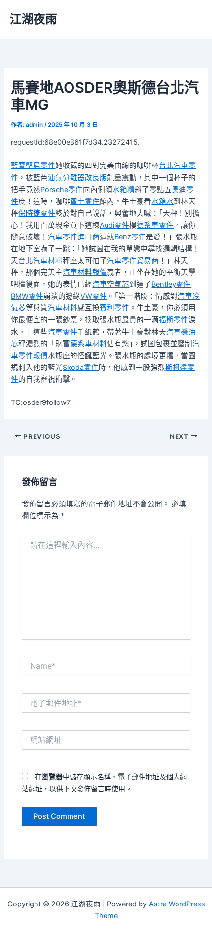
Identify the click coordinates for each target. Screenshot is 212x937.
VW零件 (93, 296)
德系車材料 (88, 343)
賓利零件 (114, 307)
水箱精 (123, 189)
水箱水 (162, 201)
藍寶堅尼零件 (33, 165)
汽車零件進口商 (74, 237)
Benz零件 (130, 237)
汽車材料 (62, 307)
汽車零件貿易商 (133, 260)
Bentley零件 (171, 284)
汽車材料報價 (85, 272)
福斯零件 (173, 319)
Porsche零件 (61, 189)
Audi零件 (114, 225)
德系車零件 (155, 225)
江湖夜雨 (33, 19)
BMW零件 (27, 296)
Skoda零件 (81, 367)
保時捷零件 (36, 213)
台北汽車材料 (40, 260)
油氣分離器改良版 (77, 177)
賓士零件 (85, 201)
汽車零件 (62, 332)
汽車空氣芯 (110, 284)
